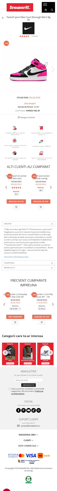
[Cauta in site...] (52, 10)
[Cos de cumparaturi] (46, 10)
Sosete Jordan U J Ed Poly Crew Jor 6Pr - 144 (42, 295)
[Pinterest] (23, 410)
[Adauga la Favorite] (16, 207)
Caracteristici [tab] (9, 263)
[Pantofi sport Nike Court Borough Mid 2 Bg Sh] (28, 66)
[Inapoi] (2, 18)
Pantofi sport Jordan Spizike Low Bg (41, 177)
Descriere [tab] (7, 223)
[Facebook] (18, 410)
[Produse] (45, 5)
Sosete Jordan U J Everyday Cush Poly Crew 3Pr (15, 295)
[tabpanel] (28, 66)
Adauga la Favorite (27, 117)
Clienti (28, 440)
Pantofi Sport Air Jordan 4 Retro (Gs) (16, 177)
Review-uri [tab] (9, 267)
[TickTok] (33, 410)
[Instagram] (38, 410)
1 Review (34, 36)
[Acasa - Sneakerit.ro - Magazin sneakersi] (20, 7)
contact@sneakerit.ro (30, 425)
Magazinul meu (27, 434)
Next (53, 69)
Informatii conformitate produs (16, 257)
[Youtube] (28, 410)
